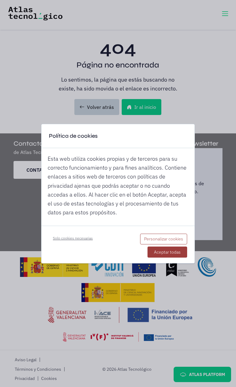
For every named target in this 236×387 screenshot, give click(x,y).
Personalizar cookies (163, 239)
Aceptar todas (167, 252)
